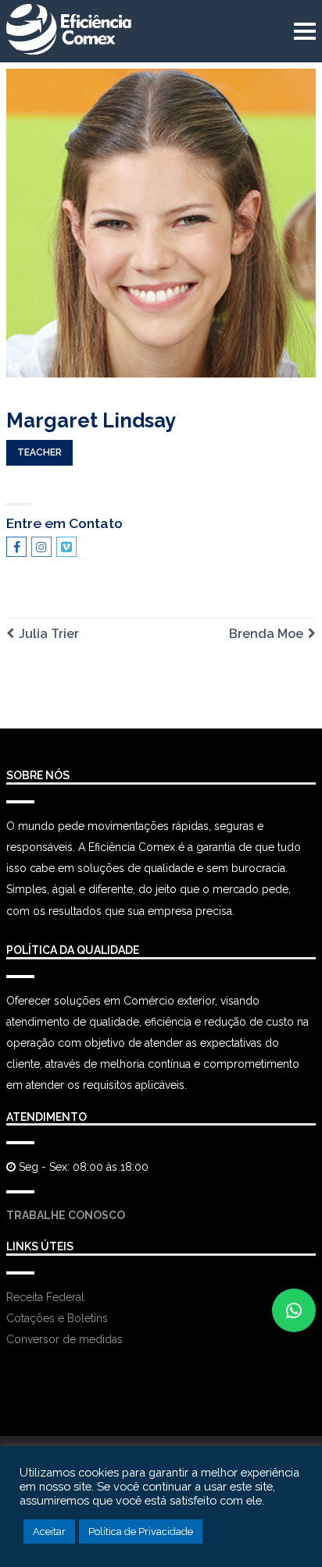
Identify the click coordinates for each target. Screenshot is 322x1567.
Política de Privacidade (140, 1531)
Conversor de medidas (64, 1339)
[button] (294, 1310)
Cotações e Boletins (57, 1318)
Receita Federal (45, 1297)
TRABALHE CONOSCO (65, 1215)
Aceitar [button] (49, 1531)
